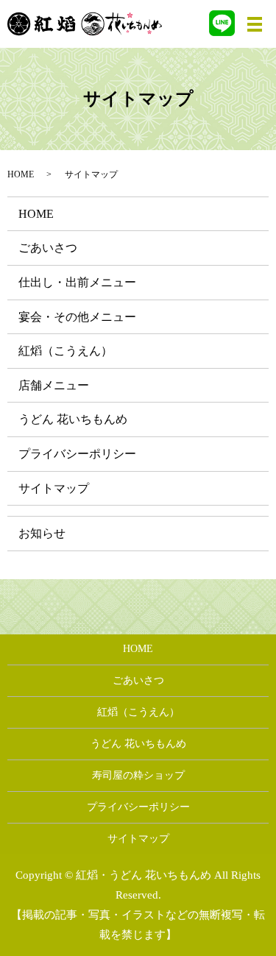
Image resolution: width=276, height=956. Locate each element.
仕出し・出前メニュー (77, 282)
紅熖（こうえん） (65, 350)
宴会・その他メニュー (77, 317)
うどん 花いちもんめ (72, 419)
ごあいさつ (47, 247)
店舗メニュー (53, 385)
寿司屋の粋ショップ (138, 775)
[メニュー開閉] (254, 24)
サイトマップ (53, 488)
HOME (20, 174)
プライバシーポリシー (77, 453)
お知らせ (42, 533)
